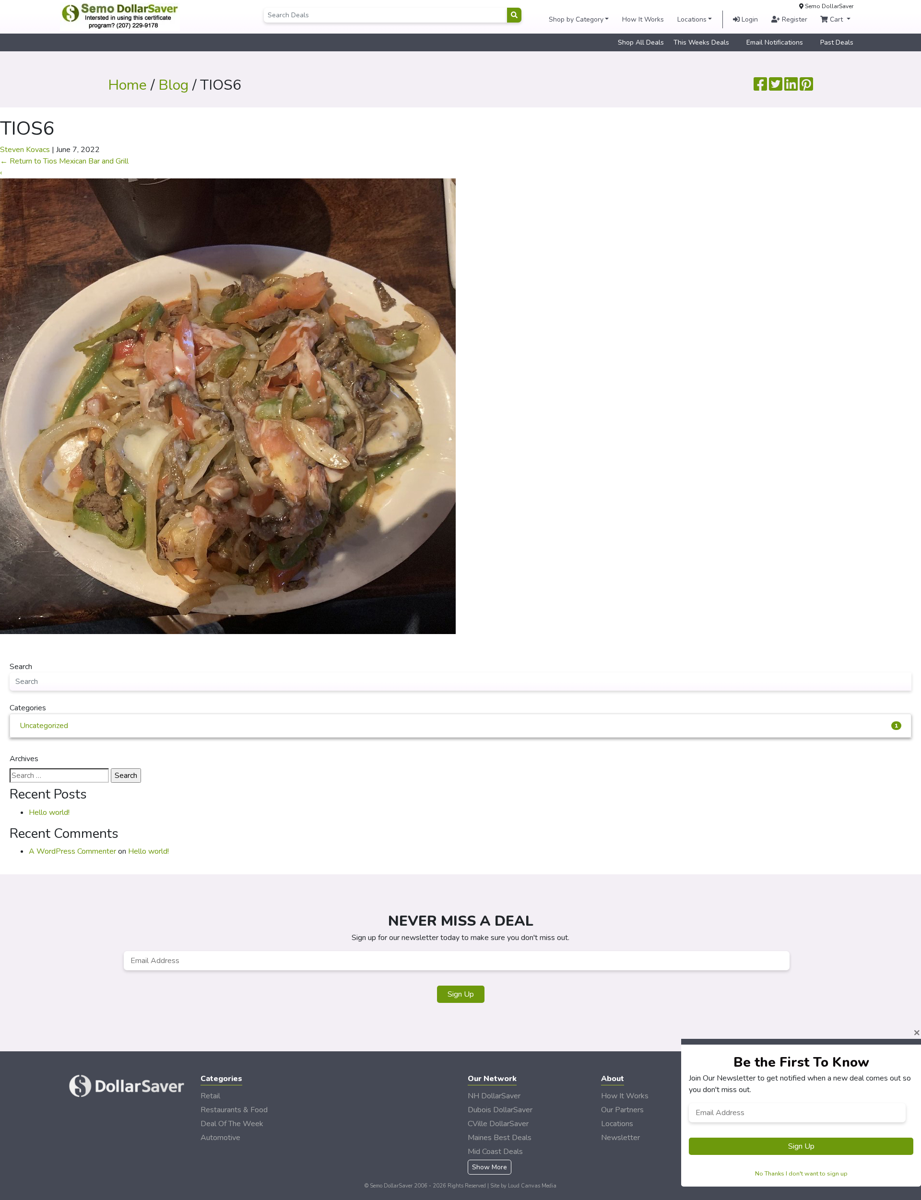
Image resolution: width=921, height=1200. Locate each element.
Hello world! (49, 812)
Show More (489, 1167)
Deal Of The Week (232, 1123)
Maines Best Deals (499, 1137)
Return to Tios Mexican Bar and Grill (64, 161)
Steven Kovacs (25, 149)
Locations (692, 19)
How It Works (643, 19)
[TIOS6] (228, 405)
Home (127, 85)
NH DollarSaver (494, 1096)
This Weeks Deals (701, 42)
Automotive (220, 1137)
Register (793, 19)
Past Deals (836, 42)
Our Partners (622, 1110)
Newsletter (620, 1137)
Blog (173, 85)
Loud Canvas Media (532, 1185)
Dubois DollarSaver (500, 1110)
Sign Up (461, 994)
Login (749, 19)
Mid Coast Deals (495, 1151)
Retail (210, 1096)
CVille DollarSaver (498, 1123)
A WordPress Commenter (72, 851)
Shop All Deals (641, 42)
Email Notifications (774, 42)
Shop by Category (576, 19)
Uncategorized (459, 725)
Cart (836, 19)
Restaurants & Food (234, 1110)
